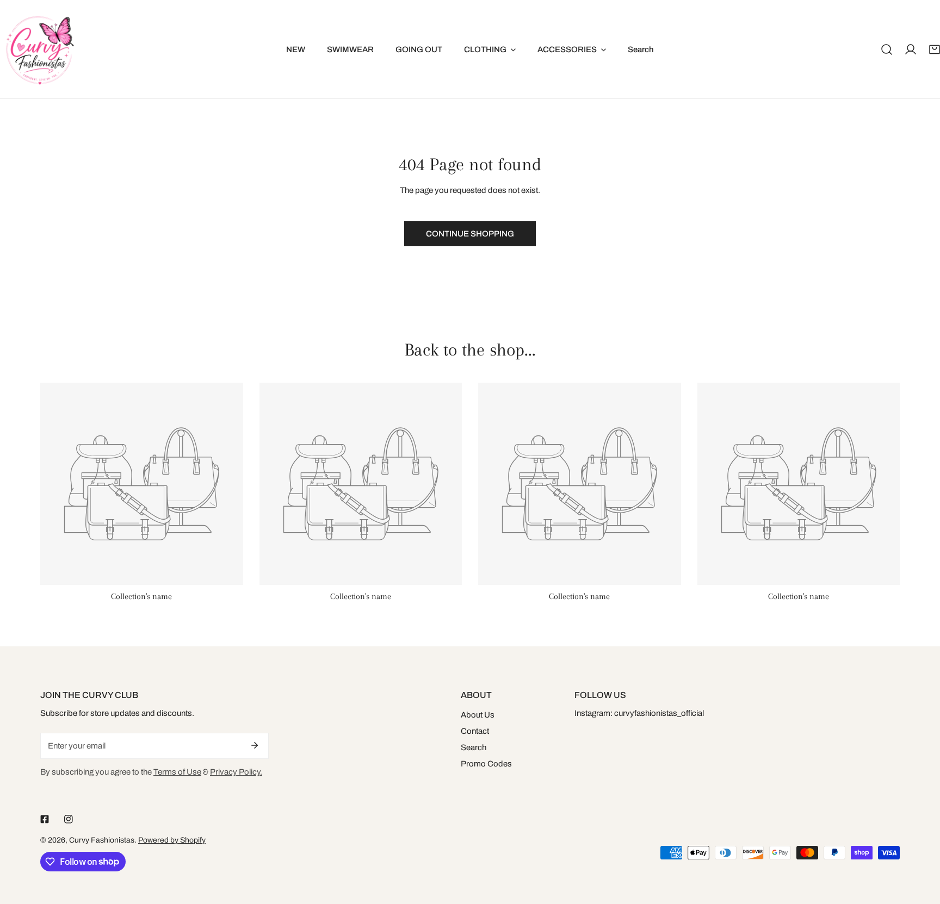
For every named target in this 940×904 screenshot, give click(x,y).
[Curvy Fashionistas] (39, 49)
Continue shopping (470, 233)
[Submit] (255, 745)
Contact (475, 731)
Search (473, 747)
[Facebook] (45, 819)
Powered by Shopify (172, 840)
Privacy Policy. (236, 772)
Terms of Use (177, 772)
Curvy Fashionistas (101, 840)
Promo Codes (486, 763)
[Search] (887, 49)
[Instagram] (69, 819)
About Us (477, 714)
